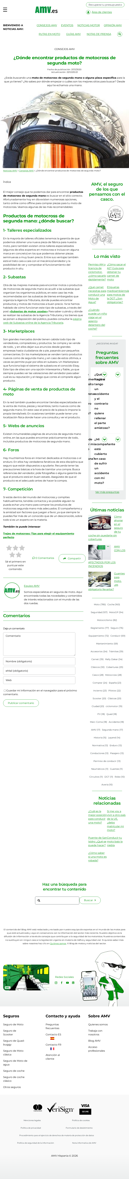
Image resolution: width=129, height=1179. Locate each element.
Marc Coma (98, 722)
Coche (113, 604)
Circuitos (96, 776)
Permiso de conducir (107, 761)
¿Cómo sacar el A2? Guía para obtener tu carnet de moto (116, 272)
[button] (113, 401)
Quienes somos (98, 1024)
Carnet (97, 659)
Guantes (116, 769)
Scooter (99, 698)
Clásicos (98, 667)
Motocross (113, 675)
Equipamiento (99, 635)
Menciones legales (32, 1120)
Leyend (114, 737)
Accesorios (99, 651)
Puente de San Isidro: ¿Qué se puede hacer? (97, 841)
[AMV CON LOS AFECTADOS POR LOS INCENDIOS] (99, 552)
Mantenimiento (107, 643)
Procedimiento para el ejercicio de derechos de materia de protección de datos (56, 1135)
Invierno (100, 690)
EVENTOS (67, 25)
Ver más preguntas (107, 492)
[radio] (9, 548)
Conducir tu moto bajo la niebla (115, 841)
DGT (108, 776)
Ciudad (98, 706)
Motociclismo (107, 620)
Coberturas (114, 667)
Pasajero (117, 753)
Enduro (116, 745)
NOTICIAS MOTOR (88, 25)
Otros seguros (12, 1087)
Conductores (99, 753)
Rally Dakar (114, 659)
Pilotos (114, 690)
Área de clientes (102, 12)
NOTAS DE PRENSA (99, 34)
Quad (112, 714)
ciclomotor (114, 706)
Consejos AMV (26, 170)
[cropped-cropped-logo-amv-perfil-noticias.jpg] (12, 584)
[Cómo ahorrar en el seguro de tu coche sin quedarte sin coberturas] (99, 522)
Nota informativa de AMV (84, 1143)
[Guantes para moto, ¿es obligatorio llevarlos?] (99, 579)
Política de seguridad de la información (35, 1143)
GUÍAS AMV (73, 34)
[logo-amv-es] (46, 7)
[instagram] (56, 982)
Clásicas (114, 698)
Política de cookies (81, 1120)
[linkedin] (73, 982)
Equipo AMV (31, 585)
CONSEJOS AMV (47, 25)
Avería (107, 784)
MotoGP (116, 612)
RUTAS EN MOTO (49, 34)
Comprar (100, 682)
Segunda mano (112, 729)
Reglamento (100, 628)
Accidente (116, 722)
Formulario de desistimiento (79, 1128)
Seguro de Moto (13, 1024)
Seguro (117, 628)
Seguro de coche (14, 1070)
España (115, 682)
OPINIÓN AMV (113, 25)
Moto (100, 604)
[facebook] (61, 982)
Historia (100, 737)
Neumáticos (99, 769)
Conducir (118, 635)
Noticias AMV (10, 170)
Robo (120, 776)
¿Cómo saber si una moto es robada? (97, 856)
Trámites (116, 651)
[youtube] (67, 982)
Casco (98, 675)
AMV (96, 729)
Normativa (100, 745)
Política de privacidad (31, 1128)
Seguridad (99, 612)
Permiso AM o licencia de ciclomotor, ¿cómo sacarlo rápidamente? (97, 272)
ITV (101, 714)
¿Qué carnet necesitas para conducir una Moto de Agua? (97, 295)
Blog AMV (94, 1040)
